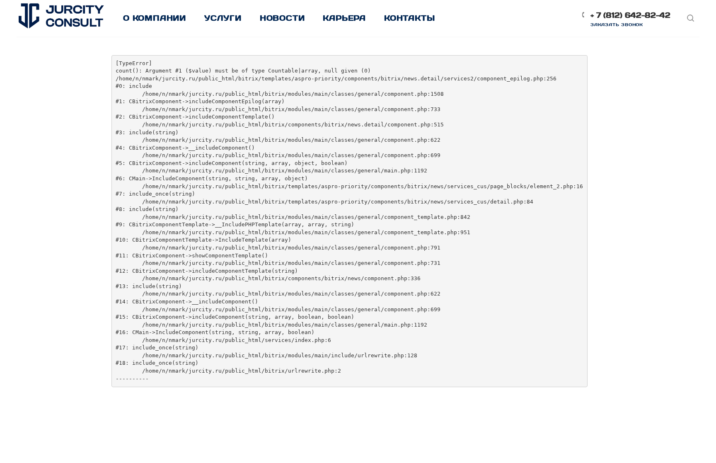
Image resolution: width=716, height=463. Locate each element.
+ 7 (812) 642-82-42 (630, 14)
